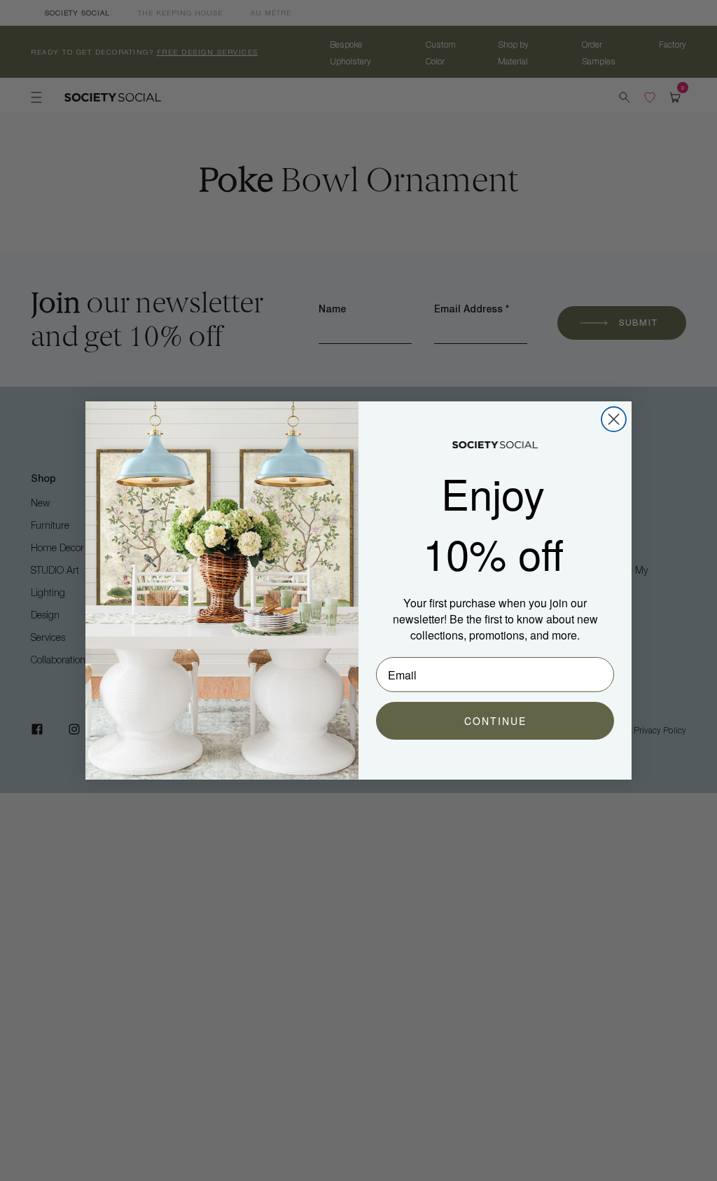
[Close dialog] (613, 419)
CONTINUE (495, 721)
